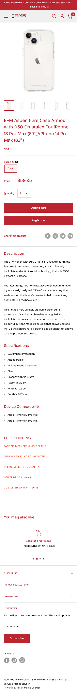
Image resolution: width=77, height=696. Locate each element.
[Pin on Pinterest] (55, 236)
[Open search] (54, 16)
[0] (69, 16)
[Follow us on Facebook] (6, 660)
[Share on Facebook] (48, 236)
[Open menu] (6, 16)
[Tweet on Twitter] (63, 236)
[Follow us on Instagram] (14, 660)
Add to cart (38, 208)
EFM (6, 149)
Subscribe (17, 638)
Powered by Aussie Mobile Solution (22, 688)
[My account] (62, 16)
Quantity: (9, 193)
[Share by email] (70, 236)
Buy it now (39, 220)
